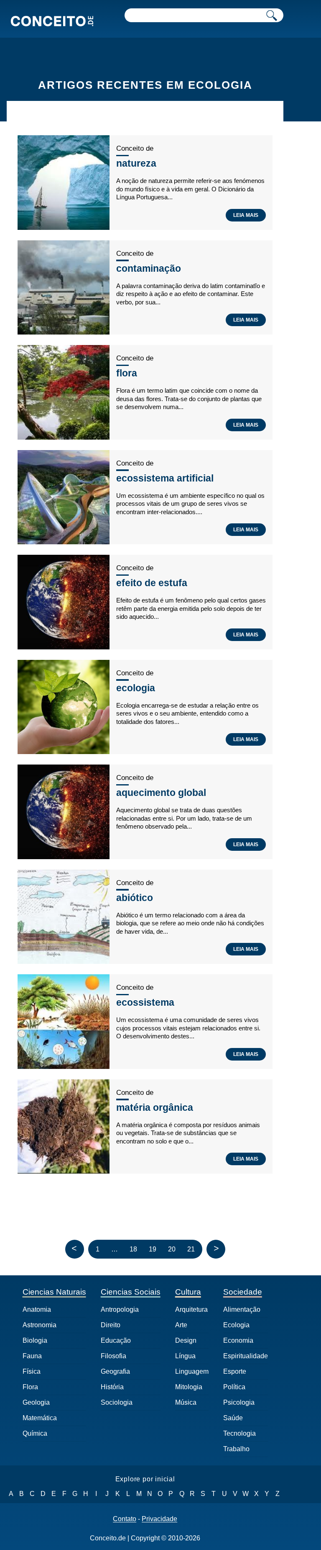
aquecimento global (161, 792)
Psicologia (239, 1402)
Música (185, 1402)
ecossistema (145, 1002)
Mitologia (188, 1386)
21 (191, 1249)
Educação (116, 1340)
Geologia (36, 1402)
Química (35, 1433)
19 (152, 1249)
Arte (181, 1325)
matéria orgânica (154, 1107)
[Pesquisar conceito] (272, 15)
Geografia (115, 1371)
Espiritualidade (245, 1355)
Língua (185, 1355)
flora (126, 373)
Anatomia (37, 1309)
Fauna (32, 1355)
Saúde (233, 1417)
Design (185, 1340)
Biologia (35, 1340)
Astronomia (39, 1325)
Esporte (234, 1371)
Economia (238, 1340)
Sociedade (242, 1292)
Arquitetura (191, 1309)
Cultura (188, 1292)
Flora (30, 1386)
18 (133, 1249)
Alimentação (241, 1309)
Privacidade (159, 1519)
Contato (124, 1519)
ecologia (135, 687)
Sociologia (116, 1402)
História (112, 1386)
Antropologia (120, 1309)
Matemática (40, 1417)
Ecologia (236, 1325)
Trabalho (236, 1448)
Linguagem (192, 1371)
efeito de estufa (151, 582)
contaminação (148, 268)
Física (32, 1371)
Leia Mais (245, 215)
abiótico (134, 897)
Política (234, 1386)
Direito (110, 1325)
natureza (136, 163)
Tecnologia (239, 1433)
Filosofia (113, 1355)
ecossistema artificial (165, 478)
